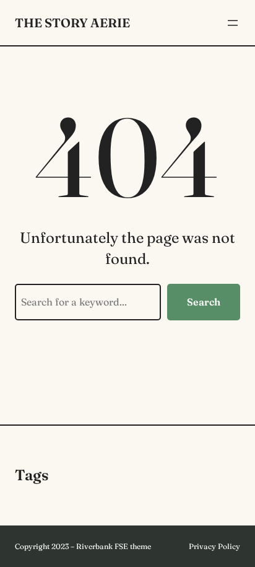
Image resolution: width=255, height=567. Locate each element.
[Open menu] (232, 22)
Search (203, 302)
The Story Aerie (72, 22)
